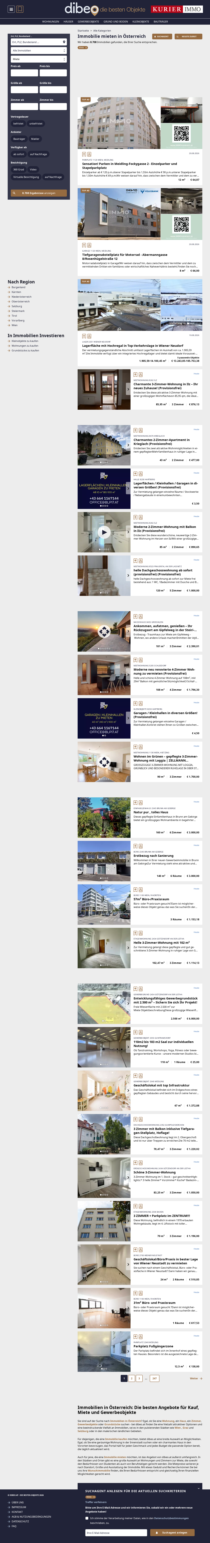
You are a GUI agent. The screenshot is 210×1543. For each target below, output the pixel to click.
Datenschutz (20, 1521)
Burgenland (18, 287)
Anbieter (16, 132)
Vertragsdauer (19, 116)
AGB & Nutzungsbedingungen (31, 1516)
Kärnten (16, 292)
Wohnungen (50, 21)
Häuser (68, 21)
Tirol (14, 315)
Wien (15, 325)
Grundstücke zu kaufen (25, 350)
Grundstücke (112, 1424)
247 (155, 1378)
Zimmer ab (17, 100)
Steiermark (18, 311)
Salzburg (17, 306)
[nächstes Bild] (128, 389)
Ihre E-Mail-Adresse (94, 1527)
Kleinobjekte (141, 21)
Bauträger (161, 21)
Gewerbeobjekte (88, 21)
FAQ (14, 1526)
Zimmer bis (46, 100)
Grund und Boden (116, 21)
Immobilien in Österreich (125, 1421)
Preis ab (15, 66)
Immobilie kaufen (116, 1439)
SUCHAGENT (162, 36)
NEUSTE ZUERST (189, 36)
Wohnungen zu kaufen (25, 345)
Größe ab (16, 83)
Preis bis (45, 66)
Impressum (19, 1507)
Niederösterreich (22, 296)
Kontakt (17, 1512)
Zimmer (196, 1421)
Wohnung (168, 1421)
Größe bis (45, 83)
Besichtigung (19, 162)
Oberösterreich (21, 301)
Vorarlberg (18, 320)
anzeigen (38, 193)
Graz (185, 1427)
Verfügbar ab (19, 147)
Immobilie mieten (115, 1457)
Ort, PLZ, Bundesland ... (21, 36)
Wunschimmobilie (99, 1470)
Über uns (18, 1502)
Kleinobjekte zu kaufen (25, 341)
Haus (183, 1421)
